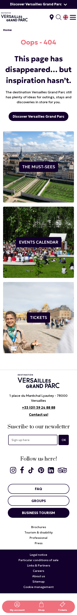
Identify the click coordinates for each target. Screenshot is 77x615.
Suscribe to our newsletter (38, 426)
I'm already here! (51, 17)
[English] (65, 17)
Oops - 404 (38, 42)
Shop (41, 609)
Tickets (62, 609)
